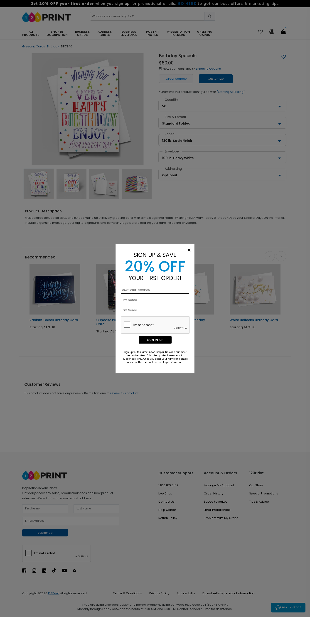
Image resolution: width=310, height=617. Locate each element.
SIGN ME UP (155, 340)
